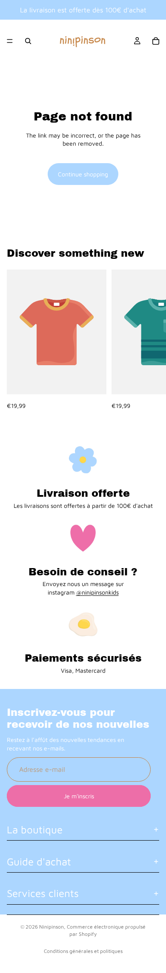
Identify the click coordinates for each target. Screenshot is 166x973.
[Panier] (155, 41)
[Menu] (10, 41)
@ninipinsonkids (97, 592)
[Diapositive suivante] (149, 339)
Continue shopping (83, 174)
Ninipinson (51, 926)
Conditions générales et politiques (83, 951)
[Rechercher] (28, 41)
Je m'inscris (79, 796)
